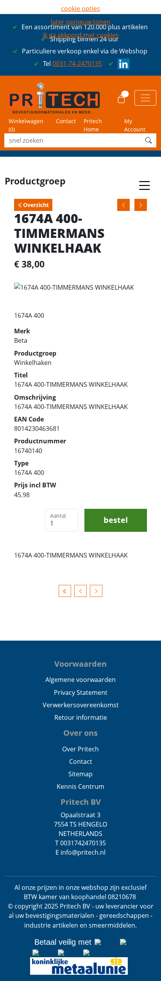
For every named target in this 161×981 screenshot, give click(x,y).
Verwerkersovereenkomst (81, 705)
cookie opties (80, 8)
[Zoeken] (148, 140)
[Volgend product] (96, 591)
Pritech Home (93, 125)
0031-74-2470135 (77, 63)
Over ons (80, 733)
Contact (66, 121)
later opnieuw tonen (81, 22)
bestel (116, 520)
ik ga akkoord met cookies (81, 35)
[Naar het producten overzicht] (65, 591)
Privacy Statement (80, 692)
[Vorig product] (80, 591)
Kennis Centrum (80, 786)
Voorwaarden (80, 664)
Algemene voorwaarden (80, 679)
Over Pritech (80, 749)
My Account (134, 125)
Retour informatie (80, 717)
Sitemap (80, 774)
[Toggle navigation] (145, 98)
